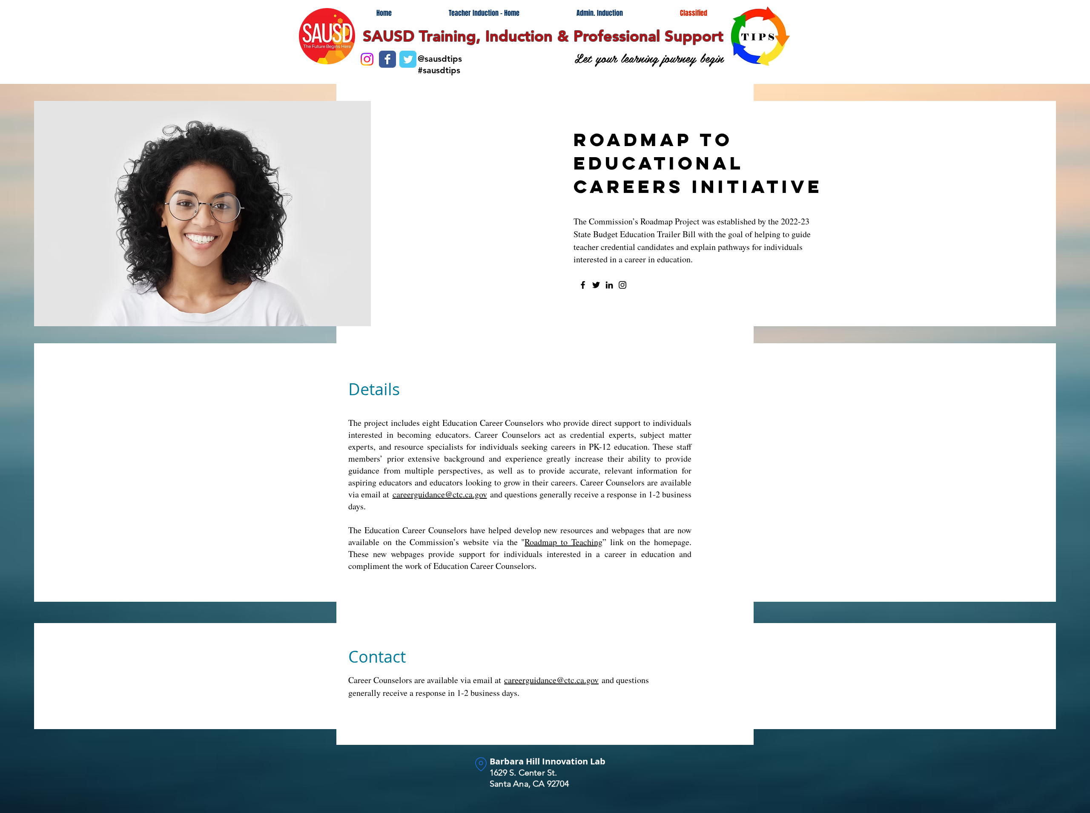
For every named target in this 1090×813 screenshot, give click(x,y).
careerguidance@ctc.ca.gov (440, 494)
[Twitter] (596, 285)
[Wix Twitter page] (407, 59)
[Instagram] (622, 285)
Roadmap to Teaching (563, 542)
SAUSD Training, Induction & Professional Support (543, 36)
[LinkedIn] (609, 285)
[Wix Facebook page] (387, 59)
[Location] (480, 764)
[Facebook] (583, 285)
